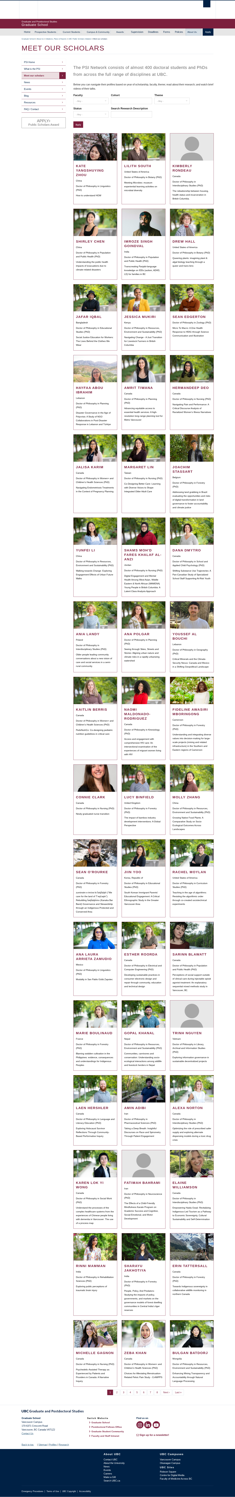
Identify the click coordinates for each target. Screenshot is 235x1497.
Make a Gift (110, 1477)
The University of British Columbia (28, 9)
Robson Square (168, 1471)
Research (64, 1444)
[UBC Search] (206, 3)
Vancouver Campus (170, 1459)
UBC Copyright (69, 1491)
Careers (108, 1473)
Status (77, 108)
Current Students (71, 32)
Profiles (53, 1444)
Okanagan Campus (170, 1463)
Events (27, 89)
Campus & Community (98, 32)
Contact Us (27, 1433)
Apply (208, 32)
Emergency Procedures (32, 1491)
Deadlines (153, 32)
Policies (179, 32)
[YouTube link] (156, 1424)
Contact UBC (111, 1459)
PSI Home (29, 62)
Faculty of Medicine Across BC (176, 1478)
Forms (166, 32)
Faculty (78, 95)
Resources (29, 102)
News (27, 82)
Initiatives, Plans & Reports (56, 39)
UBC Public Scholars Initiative (79, 39)
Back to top (28, 1444)
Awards (120, 32)
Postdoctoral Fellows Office (106, 1427)
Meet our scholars (34, 75)
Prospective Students (45, 32)
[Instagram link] (140, 1424)
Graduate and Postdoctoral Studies (117, 1412)
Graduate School (28, 39)
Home (27, 32)
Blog (26, 95)
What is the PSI (32, 68)
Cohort (115, 95)
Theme (158, 95)
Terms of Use (53, 1491)
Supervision (137, 32)
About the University (114, 1463)
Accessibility (85, 1491)
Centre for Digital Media (172, 1475)
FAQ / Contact (31, 109)
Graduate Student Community (107, 1431)
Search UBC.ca (112, 1480)
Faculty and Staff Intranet (105, 1436)
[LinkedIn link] (147, 1424)
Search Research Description (129, 108)
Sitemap (42, 1444)
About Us (192, 32)
